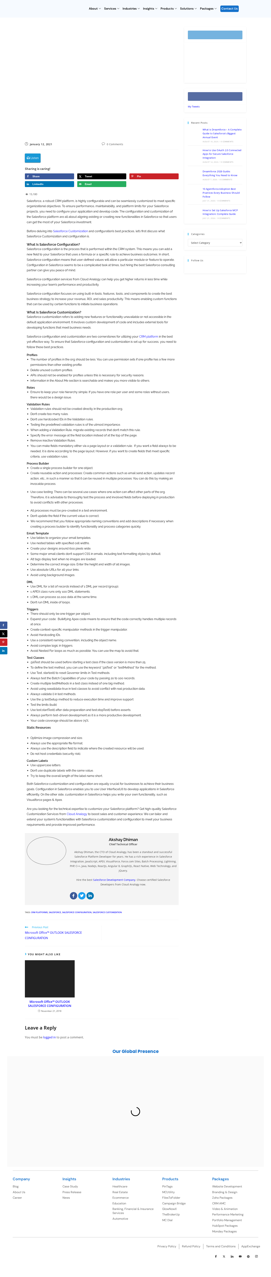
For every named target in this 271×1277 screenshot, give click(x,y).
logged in (49, 1037)
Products (167, 9)
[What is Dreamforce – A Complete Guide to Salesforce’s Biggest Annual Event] (194, 135)
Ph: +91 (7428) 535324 (45, 1138)
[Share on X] (3, 633)
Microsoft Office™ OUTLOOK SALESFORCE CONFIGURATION (49, 1004)
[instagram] (256, 1256)
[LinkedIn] (232, 1256)
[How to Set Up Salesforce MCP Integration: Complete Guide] (194, 213)
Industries (130, 9)
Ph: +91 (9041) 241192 (164, 1102)
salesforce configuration (77, 912)
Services (110, 9)
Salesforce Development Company (114, 880)
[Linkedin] (90, 895)
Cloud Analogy (77, 814)
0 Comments (115, 144)
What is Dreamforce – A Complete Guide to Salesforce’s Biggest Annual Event (222, 133)
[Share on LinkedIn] (3, 650)
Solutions (187, 9)
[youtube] (240, 1256)
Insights (148, 9)
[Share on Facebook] (3, 625)
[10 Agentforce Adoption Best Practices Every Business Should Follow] (194, 194)
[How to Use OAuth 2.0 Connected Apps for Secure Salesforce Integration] (194, 155)
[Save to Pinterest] (3, 642)
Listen (34, 158)
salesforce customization (107, 912)
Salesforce (55, 912)
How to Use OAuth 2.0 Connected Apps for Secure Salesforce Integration (222, 154)
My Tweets (194, 106)
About (93, 9)
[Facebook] (73, 895)
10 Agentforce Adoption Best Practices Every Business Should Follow (221, 192)
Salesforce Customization (70, 231)
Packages (206, 9)
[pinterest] (248, 1256)
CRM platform (148, 336)
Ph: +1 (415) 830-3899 (228, 1100)
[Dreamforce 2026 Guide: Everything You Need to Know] (194, 175)
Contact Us (229, 9)
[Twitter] (82, 895)
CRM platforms (39, 912)
